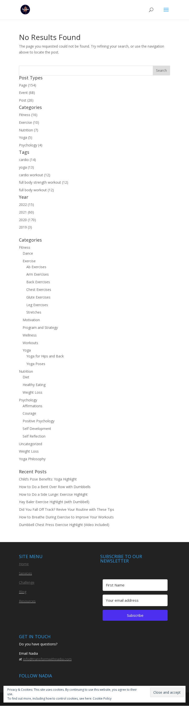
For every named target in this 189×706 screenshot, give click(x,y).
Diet (26, 377)
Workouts (30, 342)
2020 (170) (27, 219)
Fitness (24, 247)
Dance (28, 253)
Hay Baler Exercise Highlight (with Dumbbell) (54, 501)
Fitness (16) (28, 114)
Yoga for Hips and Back (45, 356)
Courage (29, 413)
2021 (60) (26, 212)
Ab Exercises (36, 267)
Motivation (31, 320)
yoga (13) (26, 167)
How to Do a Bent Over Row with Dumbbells (55, 486)
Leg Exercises (37, 304)
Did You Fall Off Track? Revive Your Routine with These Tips (66, 509)
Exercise (29, 261)
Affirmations (32, 406)
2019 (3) (25, 227)
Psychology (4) (30, 145)
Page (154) (27, 85)
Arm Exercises (37, 274)
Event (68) (27, 92)
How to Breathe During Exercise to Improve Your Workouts (66, 517)
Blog (22, 591)
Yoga (27, 350)
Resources (27, 601)
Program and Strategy (40, 327)
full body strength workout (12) (43, 182)
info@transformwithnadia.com (47, 659)
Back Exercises (38, 282)
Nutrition (26, 371)
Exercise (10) (29, 122)
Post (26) (26, 100)
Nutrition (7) (28, 130)
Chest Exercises (38, 289)
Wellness (30, 335)
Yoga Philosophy (32, 459)
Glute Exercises (38, 297)
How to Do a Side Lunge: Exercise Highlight (53, 494)
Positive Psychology (38, 421)
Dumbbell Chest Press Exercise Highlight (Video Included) (64, 524)
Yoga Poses (35, 363)
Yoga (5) (25, 137)
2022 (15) (26, 204)
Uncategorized (30, 443)
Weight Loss (32, 392)
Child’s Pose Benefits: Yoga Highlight (48, 479)
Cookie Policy (102, 698)
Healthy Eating (34, 384)
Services (25, 573)
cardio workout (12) (34, 175)
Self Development (37, 428)
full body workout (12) (36, 190)
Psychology (28, 400)
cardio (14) (27, 159)
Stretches (33, 312)
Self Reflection (34, 436)
